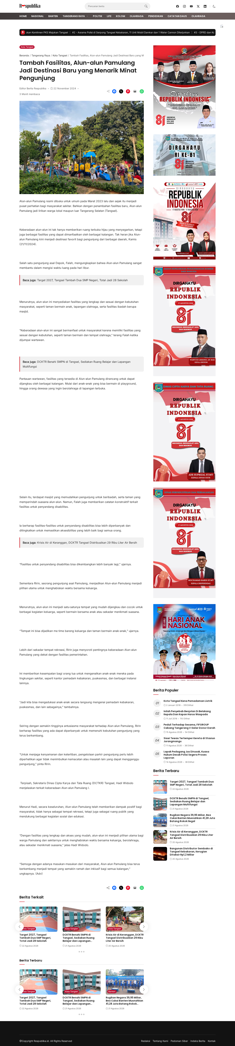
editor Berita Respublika (32, 88)
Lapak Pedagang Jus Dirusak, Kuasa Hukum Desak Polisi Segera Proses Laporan (186, 755)
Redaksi (145, 1041)
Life (109, 16)
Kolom (120, 16)
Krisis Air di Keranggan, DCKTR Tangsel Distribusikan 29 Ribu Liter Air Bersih (87, 542)
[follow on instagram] (184, 6)
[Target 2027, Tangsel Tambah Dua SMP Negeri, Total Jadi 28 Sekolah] (38, 929)
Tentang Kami (160, 1041)
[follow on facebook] (177, 6)
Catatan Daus (177, 16)
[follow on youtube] (191, 6)
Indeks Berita (197, 1041)
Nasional (37, 16)
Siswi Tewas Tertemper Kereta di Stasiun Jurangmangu (189, 739)
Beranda (24, 55)
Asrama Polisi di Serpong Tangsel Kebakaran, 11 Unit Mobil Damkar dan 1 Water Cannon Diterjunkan (118, 32)
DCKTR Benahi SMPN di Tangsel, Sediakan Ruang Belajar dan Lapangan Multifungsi (78, 939)
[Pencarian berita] (146, 6)
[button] (214, 6)
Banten (53, 16)
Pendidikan (155, 16)
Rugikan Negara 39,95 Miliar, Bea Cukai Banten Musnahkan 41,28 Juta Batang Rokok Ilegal (124, 1002)
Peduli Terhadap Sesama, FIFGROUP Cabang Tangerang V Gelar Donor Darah (189, 726)
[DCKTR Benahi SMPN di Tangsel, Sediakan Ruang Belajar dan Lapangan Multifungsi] (82, 929)
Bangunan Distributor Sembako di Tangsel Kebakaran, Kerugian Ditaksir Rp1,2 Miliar (191, 851)
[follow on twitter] (198, 6)
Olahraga (136, 16)
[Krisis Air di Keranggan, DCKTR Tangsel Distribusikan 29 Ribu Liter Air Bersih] (125, 929)
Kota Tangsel (27, 47)
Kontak (212, 1041)
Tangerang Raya (74, 16)
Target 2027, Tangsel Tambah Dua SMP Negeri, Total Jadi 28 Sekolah (82, 280)
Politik (97, 16)
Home (23, 16)
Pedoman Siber (179, 1041)
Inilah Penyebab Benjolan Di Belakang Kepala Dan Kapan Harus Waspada (187, 713)
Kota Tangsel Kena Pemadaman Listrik (188, 701)
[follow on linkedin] (205, 6)
